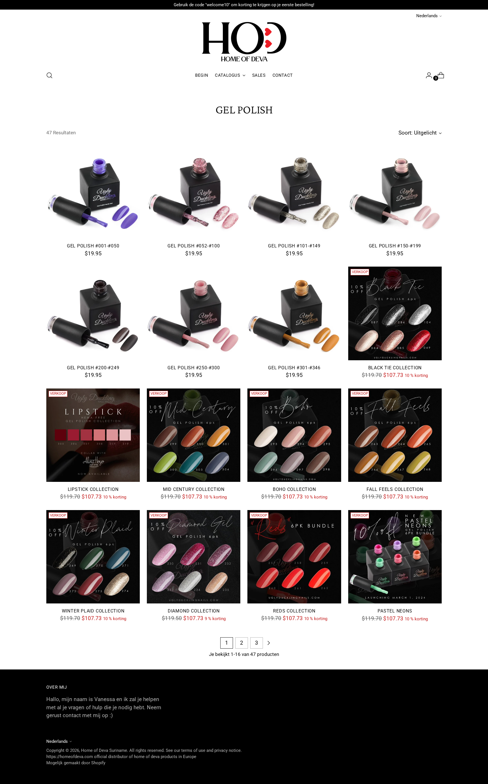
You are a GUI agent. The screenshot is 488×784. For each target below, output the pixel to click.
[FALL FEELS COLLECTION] (395, 435)
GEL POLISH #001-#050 (93, 246)
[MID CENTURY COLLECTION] (193, 435)
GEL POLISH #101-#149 (294, 246)
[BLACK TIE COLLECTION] (395, 313)
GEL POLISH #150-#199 (395, 246)
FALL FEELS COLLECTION (395, 489)
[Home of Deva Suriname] (244, 42)
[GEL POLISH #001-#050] (93, 191)
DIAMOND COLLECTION (194, 611)
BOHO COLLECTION (294, 489)
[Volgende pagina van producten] (268, 643)
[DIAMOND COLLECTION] (193, 556)
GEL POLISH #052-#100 (193, 246)
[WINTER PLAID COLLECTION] (93, 556)
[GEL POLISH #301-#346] (294, 313)
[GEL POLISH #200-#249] (93, 313)
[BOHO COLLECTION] (294, 435)
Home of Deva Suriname (104, 750)
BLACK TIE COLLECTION (395, 367)
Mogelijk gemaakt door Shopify (75, 762)
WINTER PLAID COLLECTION (93, 611)
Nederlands (427, 15)
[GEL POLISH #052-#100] (193, 191)
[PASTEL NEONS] (395, 556)
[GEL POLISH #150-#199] (395, 191)
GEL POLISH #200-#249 (93, 367)
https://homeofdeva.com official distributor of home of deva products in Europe (121, 756)
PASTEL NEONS (395, 611)
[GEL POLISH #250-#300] (193, 313)
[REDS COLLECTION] (294, 556)
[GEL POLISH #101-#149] (294, 191)
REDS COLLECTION (294, 611)
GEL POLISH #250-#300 (193, 367)
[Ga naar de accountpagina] (426, 75)
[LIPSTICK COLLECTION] (93, 435)
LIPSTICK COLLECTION (93, 489)
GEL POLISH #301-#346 (294, 367)
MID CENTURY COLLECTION (194, 489)
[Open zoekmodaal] (49, 75)
